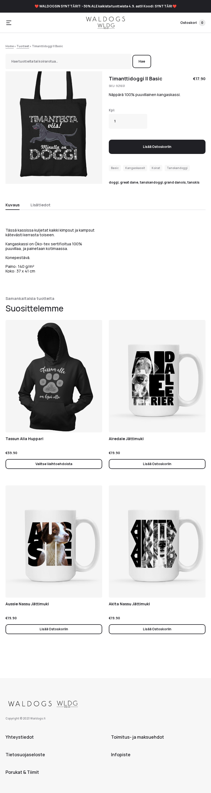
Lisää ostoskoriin (157, 146)
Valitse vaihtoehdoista (53, 464)
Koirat (156, 168)
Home (9, 46)
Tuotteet (22, 46)
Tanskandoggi (177, 168)
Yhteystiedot (19, 737)
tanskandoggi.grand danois (163, 182)
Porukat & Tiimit (22, 772)
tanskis (193, 182)
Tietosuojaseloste (25, 755)
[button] (8, 22)
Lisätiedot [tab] (40, 204)
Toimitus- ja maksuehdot (137, 737)
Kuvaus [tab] (12, 204)
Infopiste (121, 755)
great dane (129, 182)
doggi (113, 182)
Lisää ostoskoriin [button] (157, 464)
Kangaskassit (135, 168)
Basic (115, 168)
